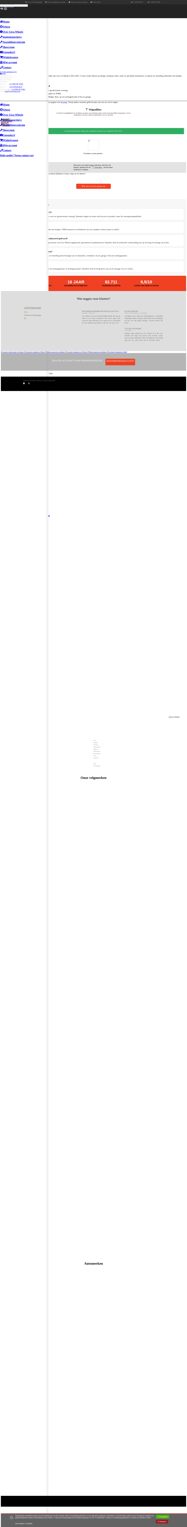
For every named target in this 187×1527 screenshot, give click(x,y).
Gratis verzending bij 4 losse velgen (56, 2)
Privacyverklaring (19, 1523)
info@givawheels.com (12, 91)
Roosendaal (97, 753)
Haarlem (96, 745)
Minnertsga (97, 747)
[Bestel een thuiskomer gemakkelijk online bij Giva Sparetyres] (29, 385)
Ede (95, 740)
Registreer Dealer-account (120, 361)
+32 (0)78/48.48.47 (138, 2)
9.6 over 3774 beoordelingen (34, 2)
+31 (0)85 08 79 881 (154, 2)
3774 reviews (37, 315)
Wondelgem (97, 766)
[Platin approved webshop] (96, 352)
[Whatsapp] (5, 74)
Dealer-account (96, 2)
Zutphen (96, 758)
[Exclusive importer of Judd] (117, 352)
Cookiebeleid (29, 1523)
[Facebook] (1, 74)
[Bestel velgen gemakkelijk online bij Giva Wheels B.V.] (24, 385)
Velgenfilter (98, 167)
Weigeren (162, 1521)
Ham (95, 763)
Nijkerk (96, 749)
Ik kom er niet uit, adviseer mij (94, 186)
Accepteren (163, 1517)
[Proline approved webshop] (55, 352)
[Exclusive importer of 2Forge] (76, 352)
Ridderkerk (97, 751)
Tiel (95, 755)
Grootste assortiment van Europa (78, 2)
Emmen (96, 742)
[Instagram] (3, 74)
